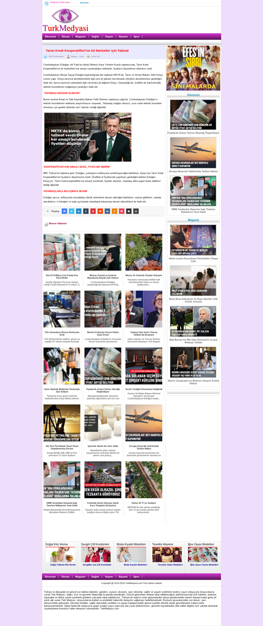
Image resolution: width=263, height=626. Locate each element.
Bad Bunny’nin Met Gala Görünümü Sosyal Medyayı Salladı (193, 341)
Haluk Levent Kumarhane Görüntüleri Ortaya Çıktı (193, 260)
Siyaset (123, 36)
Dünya (66, 36)
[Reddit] (100, 211)
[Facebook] (64, 211)
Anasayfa (84, 3)
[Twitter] (71, 211)
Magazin (81, 36)
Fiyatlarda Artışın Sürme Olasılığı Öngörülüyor (193, 133)
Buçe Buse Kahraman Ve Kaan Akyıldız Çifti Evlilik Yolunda (193, 300)
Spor (136, 36)
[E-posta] (129, 211)
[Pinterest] (93, 211)
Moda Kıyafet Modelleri (135, 565)
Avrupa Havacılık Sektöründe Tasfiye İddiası (193, 171)
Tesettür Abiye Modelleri (170, 565)
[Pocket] (122, 211)
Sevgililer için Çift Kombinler (97, 565)
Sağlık (95, 36)
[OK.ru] (114, 211)
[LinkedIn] (79, 211)
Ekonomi (50, 36)
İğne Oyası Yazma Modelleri (204, 565)
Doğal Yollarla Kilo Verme (63, 565)
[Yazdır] (136, 211)
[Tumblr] (86, 211)
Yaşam (109, 36)
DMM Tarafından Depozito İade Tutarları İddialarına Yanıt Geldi (193, 210)
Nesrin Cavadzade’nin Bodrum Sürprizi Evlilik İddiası (193, 382)
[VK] (107, 211)
